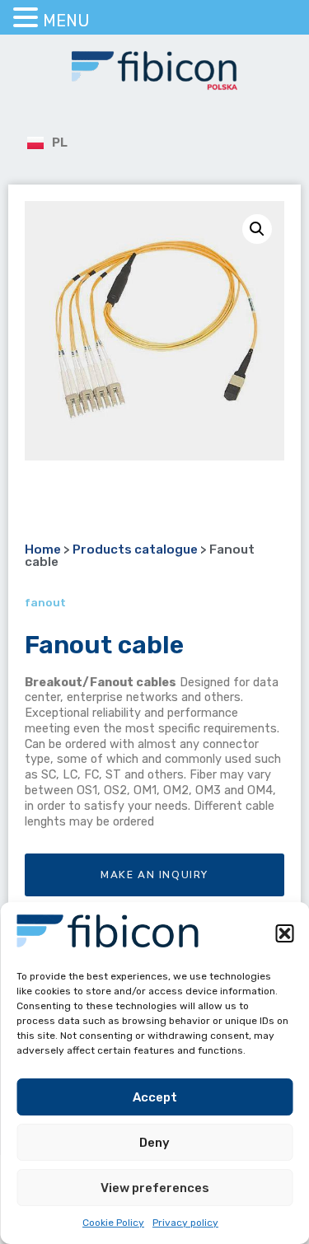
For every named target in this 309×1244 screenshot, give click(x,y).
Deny (154, 1142)
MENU (66, 20)
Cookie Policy (113, 1222)
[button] (284, 933)
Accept (155, 1097)
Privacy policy (185, 1222)
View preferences (155, 1188)
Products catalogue (135, 549)
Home (43, 549)
